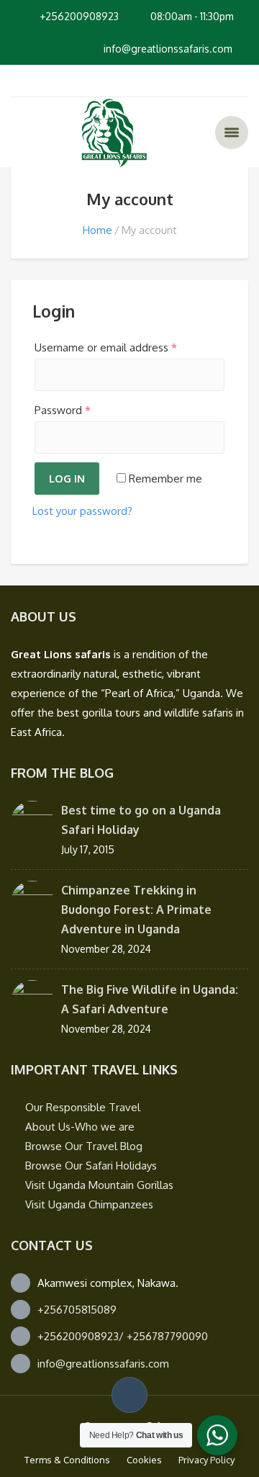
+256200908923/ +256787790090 (122, 1336)
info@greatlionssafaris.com (103, 1363)
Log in (67, 478)
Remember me (164, 478)
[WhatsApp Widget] (217, 1435)
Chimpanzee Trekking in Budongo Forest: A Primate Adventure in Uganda (136, 909)
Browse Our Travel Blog (83, 1146)
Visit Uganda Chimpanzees (89, 1204)
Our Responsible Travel (82, 1107)
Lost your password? (82, 511)
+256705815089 (77, 1309)
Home (97, 230)
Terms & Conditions (67, 1459)
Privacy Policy (206, 1459)
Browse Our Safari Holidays (91, 1165)
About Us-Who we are (80, 1126)
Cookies (144, 1459)
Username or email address (106, 347)
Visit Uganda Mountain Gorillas (99, 1185)
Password (63, 410)
